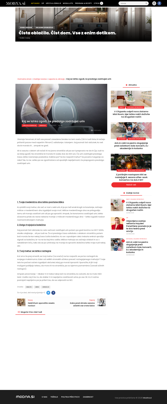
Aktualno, (129, 239)
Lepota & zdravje (57, 79)
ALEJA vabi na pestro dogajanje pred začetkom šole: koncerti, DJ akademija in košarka (131, 146)
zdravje (46, 287)
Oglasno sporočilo (135, 107)
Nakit (122, 107)
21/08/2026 (130, 213)
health (29, 287)
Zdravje (43, 125)
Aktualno (121, 139)
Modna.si (147, 397)
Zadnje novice (40, 79)
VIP (127, 218)
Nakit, (128, 199)
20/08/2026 (130, 234)
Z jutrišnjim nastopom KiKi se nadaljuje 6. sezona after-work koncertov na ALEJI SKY (131, 177)
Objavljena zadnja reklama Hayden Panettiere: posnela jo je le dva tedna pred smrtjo (138, 226)
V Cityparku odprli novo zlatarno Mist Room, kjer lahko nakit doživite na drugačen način (131, 114)
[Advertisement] (83, 58)
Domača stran (24, 79)
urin (37, 287)
